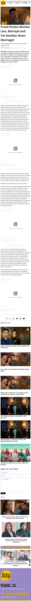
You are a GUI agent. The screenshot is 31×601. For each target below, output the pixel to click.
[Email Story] (20, 318)
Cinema (25, 3)
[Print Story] (17, 318)
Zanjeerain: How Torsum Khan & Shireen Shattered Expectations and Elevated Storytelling (16, 541)
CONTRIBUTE (12, 589)
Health (17, 3)
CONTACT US (22, 589)
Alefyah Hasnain (6, 48)
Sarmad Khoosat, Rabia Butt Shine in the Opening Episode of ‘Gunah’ (13, 440)
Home (2, 497)
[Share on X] (10, 318)
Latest (10, 3)
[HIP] (3, 3)
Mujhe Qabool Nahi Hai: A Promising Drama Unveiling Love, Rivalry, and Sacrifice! (14, 393)
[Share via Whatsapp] (13, 318)
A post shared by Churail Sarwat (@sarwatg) (15, 101)
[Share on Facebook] (6, 318)
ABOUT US (4, 589)
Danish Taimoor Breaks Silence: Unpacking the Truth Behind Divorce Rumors (15, 563)
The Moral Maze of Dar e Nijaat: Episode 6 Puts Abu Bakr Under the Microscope (15, 517)
